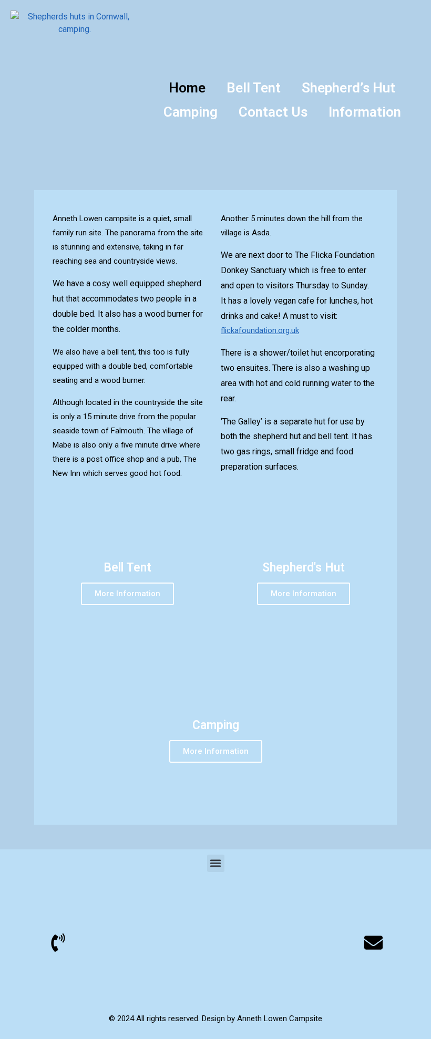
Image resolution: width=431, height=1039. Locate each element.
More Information (127, 593)
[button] (215, 863)
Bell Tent (254, 88)
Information (365, 112)
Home (187, 88)
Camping (190, 112)
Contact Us (273, 112)
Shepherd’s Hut (348, 88)
